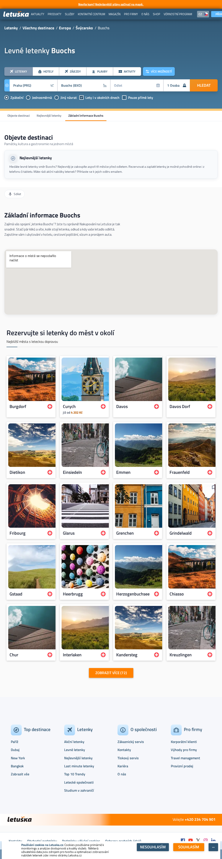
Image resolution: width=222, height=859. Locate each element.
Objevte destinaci (18, 115)
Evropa (65, 28)
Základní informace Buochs (85, 115)
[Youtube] (190, 840)
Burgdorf (18, 406)
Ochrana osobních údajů (123, 841)
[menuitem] (37, 14)
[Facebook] (183, 840)
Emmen (123, 472)
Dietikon (17, 472)
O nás (122, 774)
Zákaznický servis (131, 741)
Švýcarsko (84, 28)
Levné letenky (74, 749)
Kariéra (123, 766)
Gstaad (16, 594)
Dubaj (15, 749)
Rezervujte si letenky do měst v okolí (60, 332)
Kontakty (124, 749)
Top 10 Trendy (74, 774)
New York (18, 758)
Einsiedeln (72, 472)
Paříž (14, 741)
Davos (122, 406)
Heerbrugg (73, 594)
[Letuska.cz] (16, 14)
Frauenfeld (180, 472)
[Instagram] (206, 840)
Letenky (11, 28)
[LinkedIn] (213, 840)
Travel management (185, 758)
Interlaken (72, 655)
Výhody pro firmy (184, 749)
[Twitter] (198, 840)
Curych (69, 406)
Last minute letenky (79, 766)
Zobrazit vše (20, 774)
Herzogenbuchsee (133, 594)
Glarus (69, 533)
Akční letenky (74, 741)
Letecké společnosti (79, 782)
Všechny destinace (38, 28)
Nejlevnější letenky (49, 115)
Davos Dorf (180, 406)
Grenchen (125, 533)
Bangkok (17, 766)
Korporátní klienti (184, 741)
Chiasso (177, 594)
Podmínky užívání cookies (81, 841)
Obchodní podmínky (42, 841)
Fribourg (18, 533)
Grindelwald (181, 533)
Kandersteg (126, 655)
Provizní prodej (182, 766)
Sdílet (17, 194)
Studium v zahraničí (79, 790)
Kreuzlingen (181, 655)
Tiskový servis (128, 758)
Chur (14, 655)
